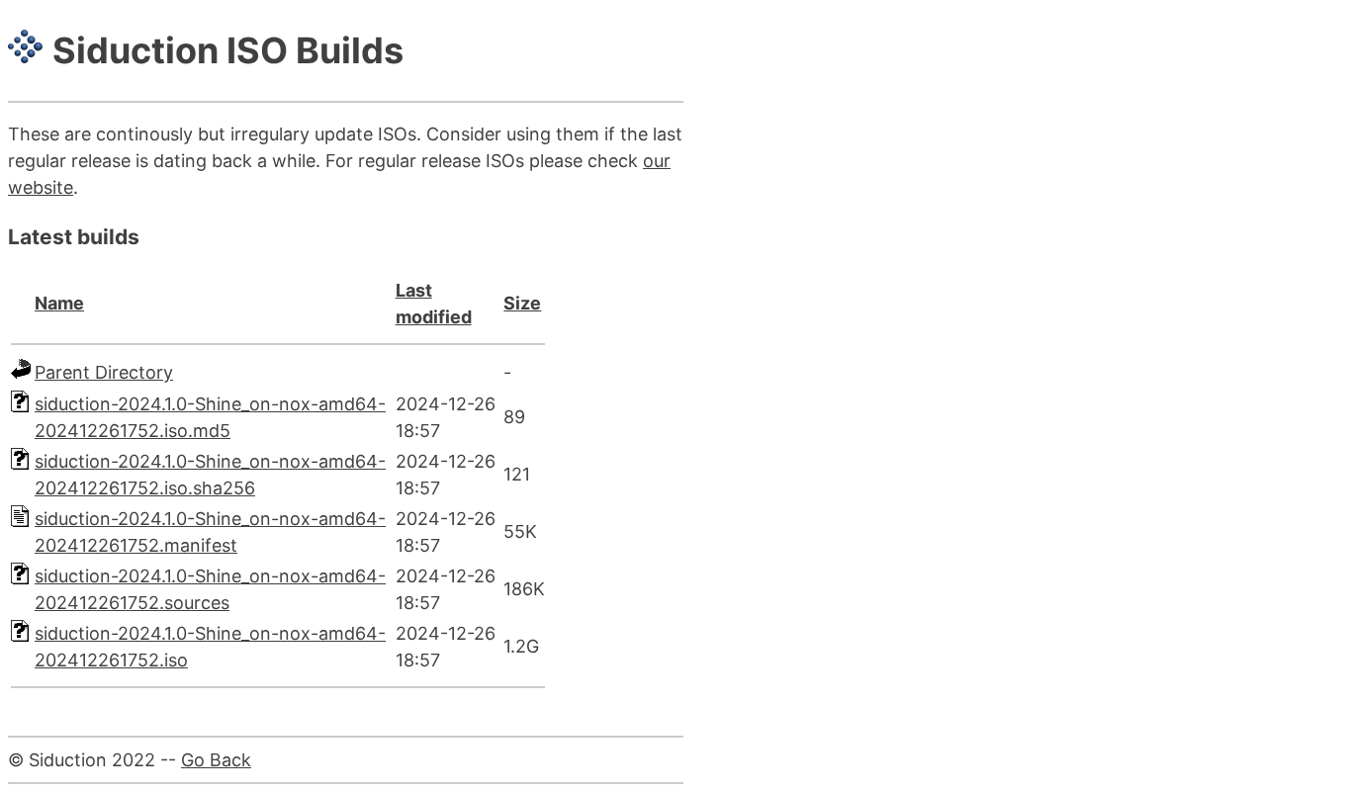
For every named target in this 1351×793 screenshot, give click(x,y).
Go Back (216, 759)
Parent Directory (104, 372)
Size (522, 303)
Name (59, 303)
